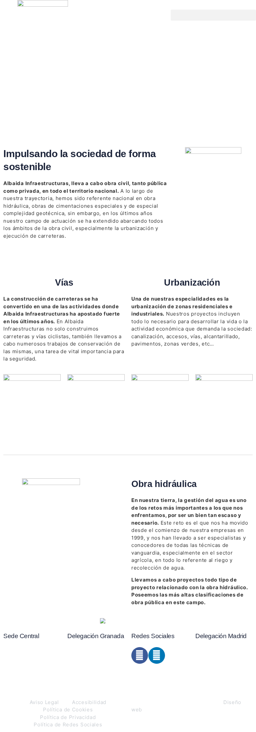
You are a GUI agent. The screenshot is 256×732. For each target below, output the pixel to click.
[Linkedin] (156, 655)
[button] (213, 15)
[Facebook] (139, 655)
